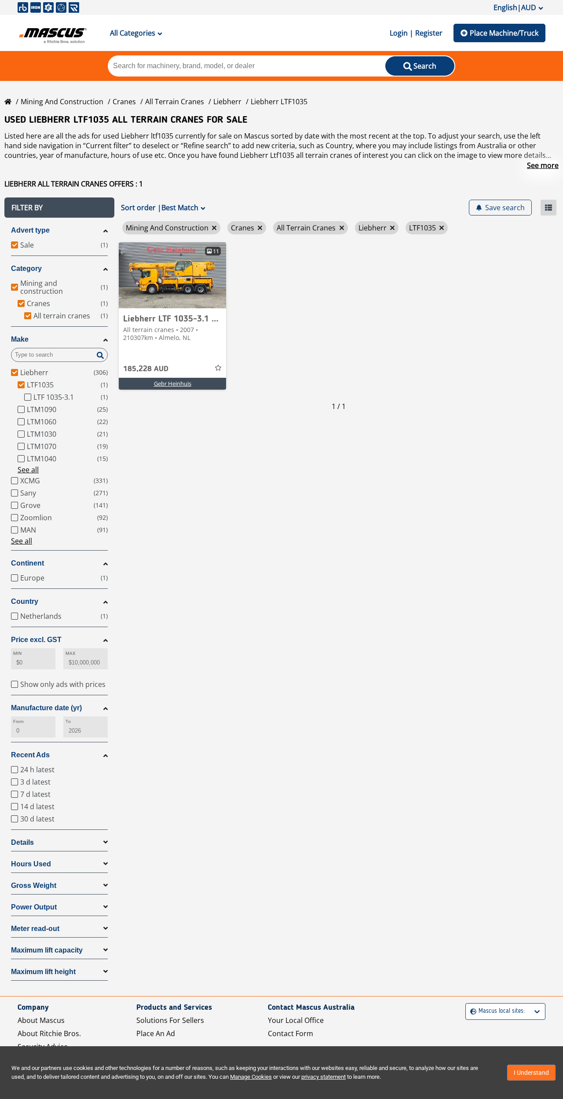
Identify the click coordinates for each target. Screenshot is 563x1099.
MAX (70, 653)
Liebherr (227, 101)
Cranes (124, 101)
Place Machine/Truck (504, 33)
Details (22, 842)
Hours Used (31, 864)
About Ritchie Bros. (49, 1033)
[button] (59, 207)
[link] (172, 275)
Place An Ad (155, 1033)
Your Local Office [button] (296, 1020)
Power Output (34, 907)
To (68, 721)
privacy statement (323, 1076)
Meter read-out (35, 928)
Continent (27, 563)
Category (26, 268)
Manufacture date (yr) (46, 708)
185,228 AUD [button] (145, 369)
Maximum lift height (43, 971)
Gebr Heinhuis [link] (172, 383)
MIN (17, 653)
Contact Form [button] (290, 1033)
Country (24, 601)
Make (20, 339)
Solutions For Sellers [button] (170, 1020)
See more (543, 165)
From (18, 721)
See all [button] (28, 470)
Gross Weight (33, 885)
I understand (531, 1072)
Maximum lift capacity (47, 950)
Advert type (30, 230)
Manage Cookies (251, 1076)
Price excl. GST (36, 639)
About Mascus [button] (41, 1020)
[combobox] (471, 1011)
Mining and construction (62, 101)
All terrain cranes (174, 101)
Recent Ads (30, 755)
